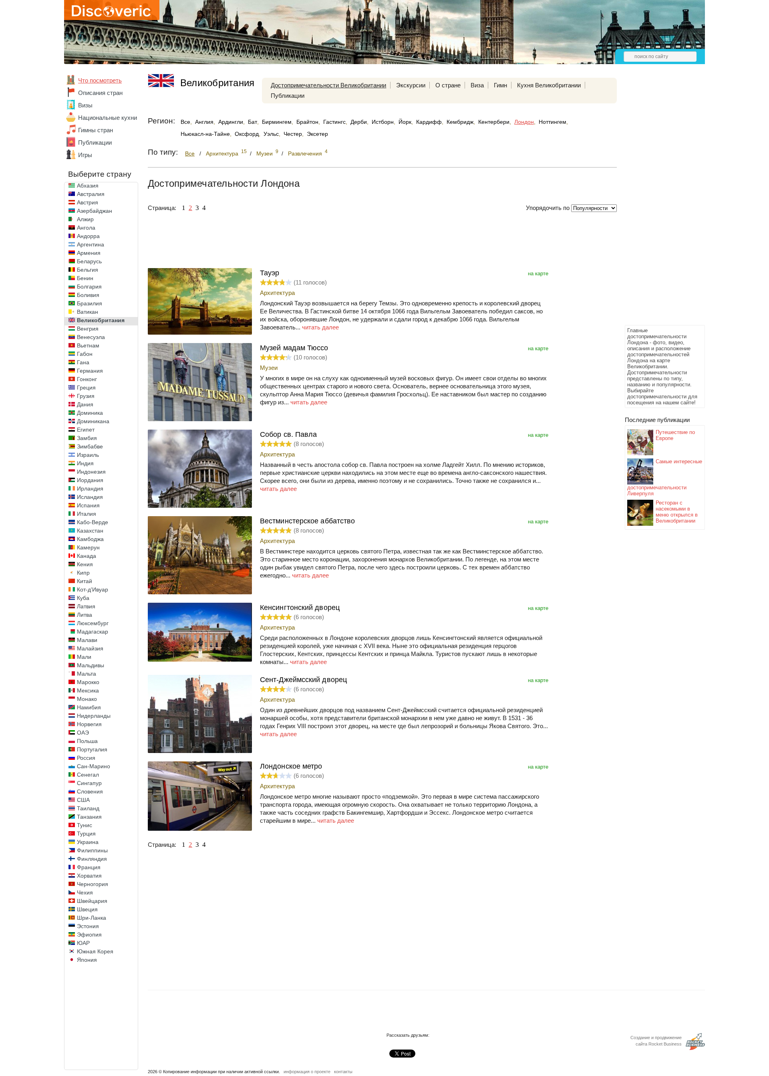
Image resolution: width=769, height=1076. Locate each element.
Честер (293, 134)
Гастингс (334, 122)
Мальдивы (90, 665)
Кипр (83, 572)
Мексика (88, 690)
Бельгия (87, 269)
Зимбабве (90, 446)
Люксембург (93, 623)
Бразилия (89, 303)
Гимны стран (95, 130)
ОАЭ (83, 732)
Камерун (88, 547)
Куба (83, 598)
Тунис (84, 825)
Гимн (500, 85)
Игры (85, 154)
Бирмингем (277, 122)
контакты (343, 1071)
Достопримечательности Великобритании (328, 85)
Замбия (87, 438)
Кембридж (460, 122)
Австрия (87, 202)
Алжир (85, 219)
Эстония (88, 926)
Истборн (383, 122)
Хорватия (89, 875)
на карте (538, 274)
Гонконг (87, 379)
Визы (85, 105)
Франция (89, 867)
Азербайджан (94, 211)
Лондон (524, 122)
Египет (86, 429)
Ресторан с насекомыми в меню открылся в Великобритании (677, 512)
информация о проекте (307, 1071)
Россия (86, 758)
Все (185, 122)
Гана (83, 362)
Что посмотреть (100, 80)
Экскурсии (410, 85)
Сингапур (89, 783)
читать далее (320, 327)
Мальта (86, 673)
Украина (88, 842)
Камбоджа (90, 539)
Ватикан (87, 312)
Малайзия (90, 648)
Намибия (89, 707)
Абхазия (88, 185)
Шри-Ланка (91, 917)
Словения (90, 791)
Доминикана (93, 421)
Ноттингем (552, 122)
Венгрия (88, 328)
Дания (85, 404)
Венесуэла (91, 337)
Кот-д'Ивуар (92, 589)
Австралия (91, 194)
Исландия (90, 497)
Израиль (88, 455)
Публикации (95, 142)
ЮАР (83, 943)
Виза (477, 85)
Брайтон (307, 122)
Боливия (88, 295)
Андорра (88, 236)
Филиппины (92, 850)
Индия (85, 463)
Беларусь (89, 261)
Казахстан (90, 530)
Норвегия (89, 724)
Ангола (86, 227)
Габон (85, 354)
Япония (87, 960)
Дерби (358, 122)
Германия (90, 370)
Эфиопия (89, 934)
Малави (87, 640)
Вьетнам (88, 345)
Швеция (87, 909)
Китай (84, 581)
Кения (85, 564)
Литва (84, 615)
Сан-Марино (93, 766)
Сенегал (88, 774)
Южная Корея (95, 951)
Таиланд (88, 808)
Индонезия (91, 471)
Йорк (405, 122)
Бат (252, 122)
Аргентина (90, 244)
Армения (89, 253)
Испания (88, 505)
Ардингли (230, 122)
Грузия (86, 396)
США (83, 800)
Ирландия (90, 488)
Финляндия (92, 859)
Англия (204, 122)
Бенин (85, 278)
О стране (448, 85)
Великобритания (101, 320)
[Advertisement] (657, 203)
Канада (86, 556)
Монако (87, 699)
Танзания (89, 817)
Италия (86, 514)
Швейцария (92, 901)
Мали (84, 657)
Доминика (90, 413)
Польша (87, 741)
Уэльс (271, 134)
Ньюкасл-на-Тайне (205, 134)
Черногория (92, 884)
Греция (86, 387)
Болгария (89, 286)
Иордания (90, 480)
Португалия (92, 749)
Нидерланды (94, 716)
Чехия (85, 892)
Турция (86, 833)
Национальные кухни (107, 117)
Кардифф (429, 122)
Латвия (86, 606)
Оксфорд (247, 134)
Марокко (88, 682)
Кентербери (493, 122)
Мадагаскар (92, 631)
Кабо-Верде (92, 522)
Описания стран (100, 92)
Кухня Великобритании (549, 85)
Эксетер (317, 134)
